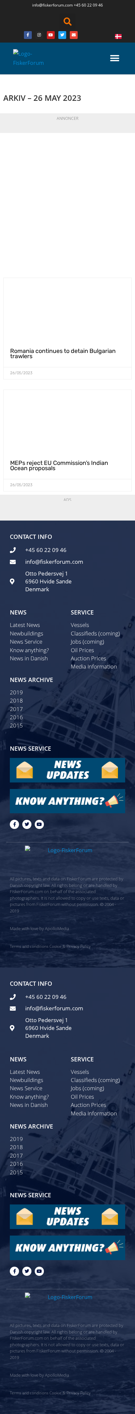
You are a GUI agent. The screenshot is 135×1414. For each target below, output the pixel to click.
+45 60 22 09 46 (88, 5)
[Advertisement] (67, 203)
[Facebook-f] (14, 824)
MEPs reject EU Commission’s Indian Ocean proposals (59, 465)
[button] (67, 21)
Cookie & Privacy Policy (70, 946)
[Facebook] (28, 35)
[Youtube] (51, 35)
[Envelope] (74, 35)
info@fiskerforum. (48, 5)
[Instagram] (39, 35)
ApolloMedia (57, 928)
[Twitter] (62, 35)
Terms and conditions (29, 946)
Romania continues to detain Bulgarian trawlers (63, 353)
